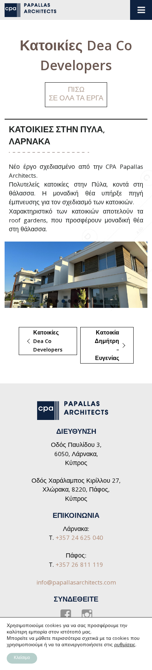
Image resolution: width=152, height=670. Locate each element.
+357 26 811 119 (79, 565)
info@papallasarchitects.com (76, 583)
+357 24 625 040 (79, 538)
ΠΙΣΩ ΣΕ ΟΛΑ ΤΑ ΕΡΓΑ (76, 95)
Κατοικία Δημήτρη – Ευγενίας (99, 346)
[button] (50, 301)
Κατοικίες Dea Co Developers (41, 342)
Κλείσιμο (22, 658)
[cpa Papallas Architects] (33, 10)
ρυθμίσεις (124, 645)
